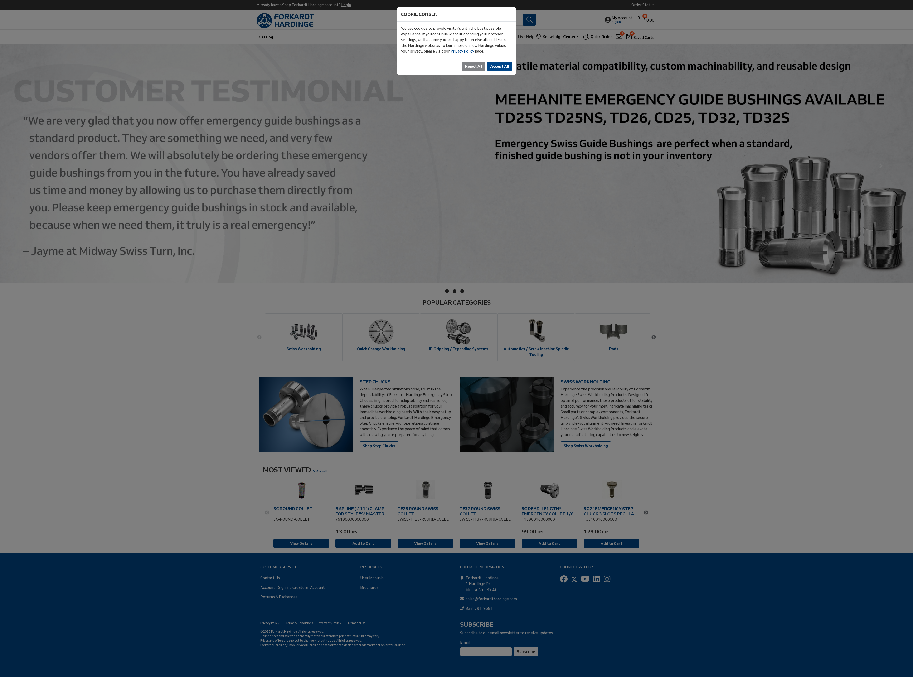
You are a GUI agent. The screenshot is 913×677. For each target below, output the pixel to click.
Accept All (499, 66)
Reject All (473, 66)
